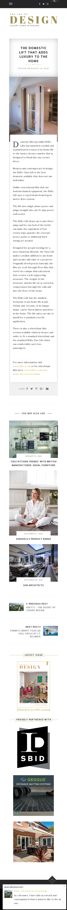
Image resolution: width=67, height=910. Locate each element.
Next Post (32, 627)
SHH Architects (33, 585)
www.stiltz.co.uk (21, 366)
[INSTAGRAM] (47, 1)
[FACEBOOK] (40, 1)
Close (64, 886)
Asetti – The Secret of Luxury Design (30, 891)
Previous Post (38, 603)
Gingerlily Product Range (33, 539)
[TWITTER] (43, 1)
